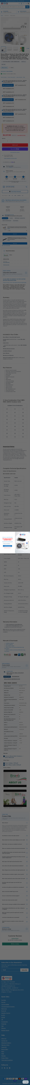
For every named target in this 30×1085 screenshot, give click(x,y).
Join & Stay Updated (7, 545)
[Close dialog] (29, 532)
